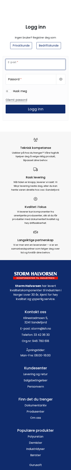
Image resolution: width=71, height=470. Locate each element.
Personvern (35, 386)
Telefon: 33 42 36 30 (35, 335)
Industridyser (35, 449)
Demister (35, 443)
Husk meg (20, 91)
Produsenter (35, 411)
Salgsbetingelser (36, 380)
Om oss (35, 418)
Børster (35, 455)
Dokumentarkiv (36, 405)
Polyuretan (35, 436)
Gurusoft (35, 465)
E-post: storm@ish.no (35, 328)
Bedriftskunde (49, 45)
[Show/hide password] (60, 79)
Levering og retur (35, 374)
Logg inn (35, 109)
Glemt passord (16, 100)
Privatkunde (21, 45)
